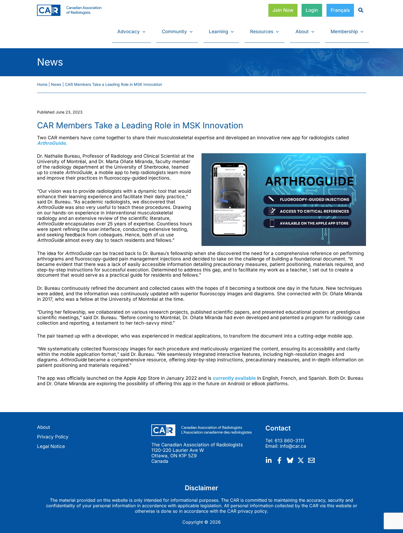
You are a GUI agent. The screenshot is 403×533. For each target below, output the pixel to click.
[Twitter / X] (300, 460)
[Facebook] (279, 460)
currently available (234, 378)
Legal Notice (51, 446)
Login (312, 10)
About (43, 427)
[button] (142, 31)
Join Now (283, 10)
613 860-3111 (289, 440)
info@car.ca (293, 446)
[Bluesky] (290, 460)
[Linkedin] (268, 460)
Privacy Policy (53, 437)
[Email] (311, 460)
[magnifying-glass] (358, 10)
